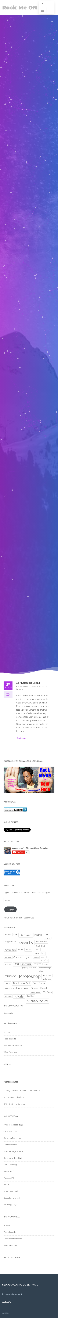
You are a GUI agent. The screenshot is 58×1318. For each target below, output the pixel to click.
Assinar (10, 910)
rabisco (47, 979)
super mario (35, 992)
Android (8, 934)
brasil (38, 935)
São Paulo (47, 992)
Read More (21, 738)
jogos (24, 968)
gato (28, 957)
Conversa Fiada (10, 1138)
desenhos (41, 941)
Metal (41, 971)
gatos (36, 957)
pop (5, 1185)
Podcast (7, 1178)
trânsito (8, 996)
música (10, 976)
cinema (47, 938)
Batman (25, 935)
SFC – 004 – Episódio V (14, 1097)
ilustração (26, 964)
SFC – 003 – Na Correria (14, 1104)
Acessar (7, 1032)
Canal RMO (9, 1131)
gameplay (39, 953)
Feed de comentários (13, 1045)
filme (20, 949)
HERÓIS (44, 960)
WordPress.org (10, 1052)
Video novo (37, 1001)
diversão (40, 945)
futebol (37, 949)
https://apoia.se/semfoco (13, 1294)
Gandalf (18, 957)
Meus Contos (9, 1165)
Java (46, 964)
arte (15, 934)
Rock (7, 983)
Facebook (10, 949)
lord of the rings (45, 968)
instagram (37, 964)
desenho (26, 942)
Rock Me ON (19, 7)
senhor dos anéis (16, 988)
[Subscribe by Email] (12, 875)
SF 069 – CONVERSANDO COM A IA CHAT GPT (24, 1091)
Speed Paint (39, 988)
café (46, 934)
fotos (28, 949)
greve (43, 957)
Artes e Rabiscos (11, 1125)
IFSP (17, 964)
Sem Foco (39, 983)
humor (8, 964)
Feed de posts (10, 1039)
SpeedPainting (10, 1198)
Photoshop (30, 976)
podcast (47, 975)
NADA (20, 689)
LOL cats (32, 968)
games (8, 957)
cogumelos (10, 941)
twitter (30, 996)
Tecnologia (8, 1204)
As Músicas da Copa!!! (28, 682)
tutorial (19, 996)
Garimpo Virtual (11, 1158)
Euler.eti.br (8, 1013)
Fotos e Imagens (11, 1151)
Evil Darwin (9, 1145)
